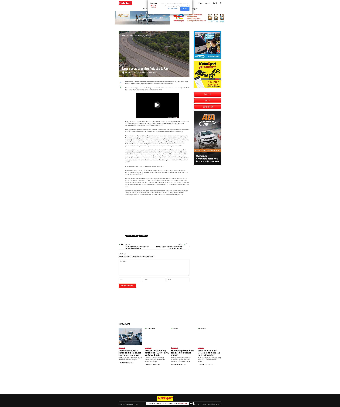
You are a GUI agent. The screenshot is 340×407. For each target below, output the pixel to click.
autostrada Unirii (143, 235)
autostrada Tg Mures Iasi (131, 235)
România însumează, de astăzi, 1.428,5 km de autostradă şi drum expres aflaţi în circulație (209, 352)
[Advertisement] (157, 218)
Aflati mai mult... (183, 403)
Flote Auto (148, 364)
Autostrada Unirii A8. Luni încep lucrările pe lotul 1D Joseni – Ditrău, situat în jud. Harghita (157, 352)
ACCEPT (185, 8)
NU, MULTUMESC (173, 8)
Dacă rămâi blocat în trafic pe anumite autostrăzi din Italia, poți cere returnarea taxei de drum (130, 352)
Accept (191, 403)
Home (123, 35)
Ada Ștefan (127, 72)
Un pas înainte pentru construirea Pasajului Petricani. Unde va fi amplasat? (182, 352)
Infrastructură (130, 35)
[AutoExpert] (165, 398)
